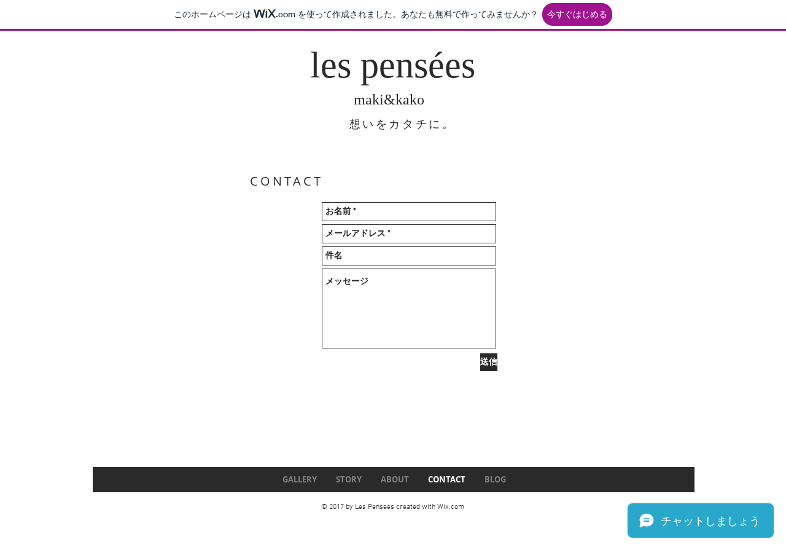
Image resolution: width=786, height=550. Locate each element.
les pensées (392, 65)
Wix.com (450, 507)
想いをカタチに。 (402, 124)
